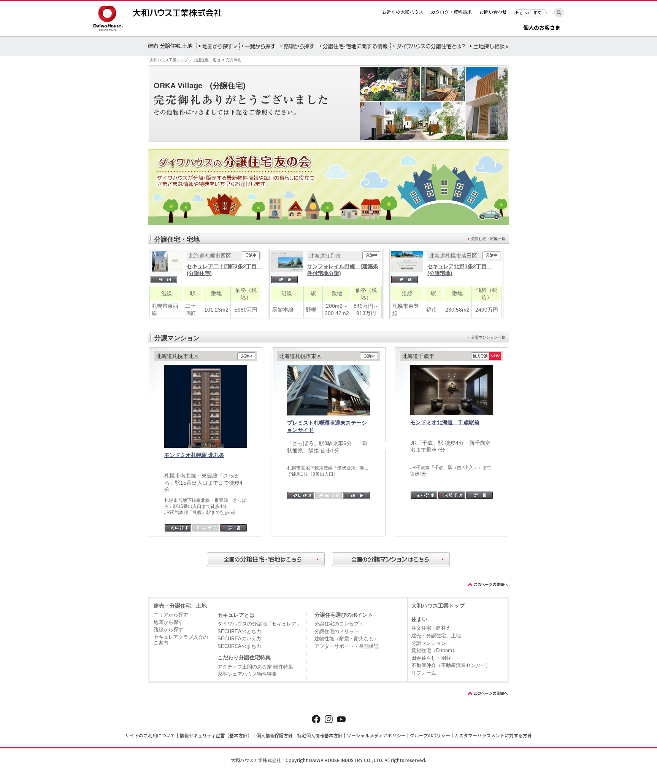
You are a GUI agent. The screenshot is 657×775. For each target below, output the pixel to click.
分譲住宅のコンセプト (339, 624)
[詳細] (166, 279)
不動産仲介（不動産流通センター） (450, 665)
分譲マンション (428, 643)
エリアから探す (171, 614)
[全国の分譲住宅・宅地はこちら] (266, 559)
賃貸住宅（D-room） (434, 650)
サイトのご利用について (150, 735)
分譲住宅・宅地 (207, 60)
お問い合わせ (493, 11)
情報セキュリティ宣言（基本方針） (215, 735)
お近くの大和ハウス (402, 11)
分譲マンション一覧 (488, 337)
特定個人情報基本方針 (320, 735)
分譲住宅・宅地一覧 (488, 239)
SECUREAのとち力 (239, 631)
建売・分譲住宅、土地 (180, 606)
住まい (419, 619)
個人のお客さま (541, 28)
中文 (537, 12)
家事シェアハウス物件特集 (247, 674)
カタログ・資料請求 (451, 11)
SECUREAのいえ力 (239, 638)
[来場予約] (451, 495)
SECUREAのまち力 (239, 646)
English (522, 12)
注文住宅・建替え (431, 628)
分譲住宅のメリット (336, 631)
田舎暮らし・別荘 (431, 658)
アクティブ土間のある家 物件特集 (255, 667)
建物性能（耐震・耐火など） (346, 638)
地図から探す (168, 622)
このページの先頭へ (488, 584)
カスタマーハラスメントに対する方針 (493, 735)
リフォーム (423, 673)
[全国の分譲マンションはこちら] (391, 559)
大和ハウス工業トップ (169, 60)
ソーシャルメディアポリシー (376, 735)
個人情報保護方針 (274, 735)
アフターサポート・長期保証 (346, 646)
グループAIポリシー (430, 735)
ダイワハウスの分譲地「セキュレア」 (259, 624)
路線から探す (168, 629)
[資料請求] (178, 528)
